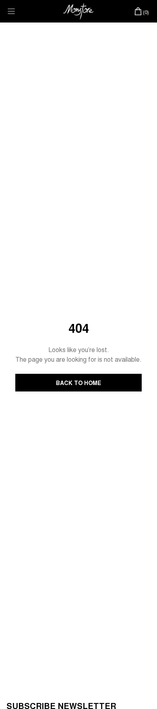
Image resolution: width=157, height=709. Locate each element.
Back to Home (78, 383)
